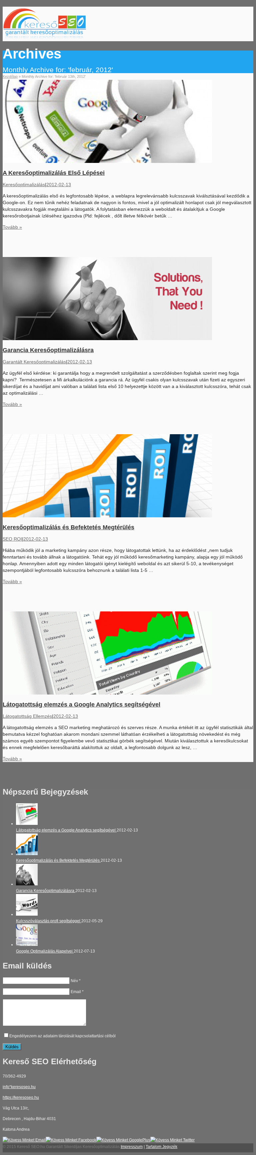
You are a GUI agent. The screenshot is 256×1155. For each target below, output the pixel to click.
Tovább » (12, 227)
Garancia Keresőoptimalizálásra (48, 350)
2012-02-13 (58, 184)
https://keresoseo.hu (21, 1097)
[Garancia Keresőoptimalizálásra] (27, 884)
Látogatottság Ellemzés (27, 716)
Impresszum (132, 1146)
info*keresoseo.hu (19, 1087)
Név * (76, 980)
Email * (77, 991)
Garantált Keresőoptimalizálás (34, 361)
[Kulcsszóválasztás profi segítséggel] (27, 914)
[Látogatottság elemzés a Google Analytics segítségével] (27, 823)
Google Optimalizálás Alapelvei (45, 951)
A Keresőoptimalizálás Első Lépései (54, 173)
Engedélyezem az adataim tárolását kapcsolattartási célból (62, 1036)
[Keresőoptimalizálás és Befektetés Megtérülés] (27, 853)
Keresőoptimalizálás (24, 184)
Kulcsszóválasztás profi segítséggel (48, 921)
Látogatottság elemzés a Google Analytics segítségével (81, 704)
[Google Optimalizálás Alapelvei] (27, 944)
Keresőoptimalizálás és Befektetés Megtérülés (68, 527)
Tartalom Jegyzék (161, 1146)
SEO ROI (12, 539)
